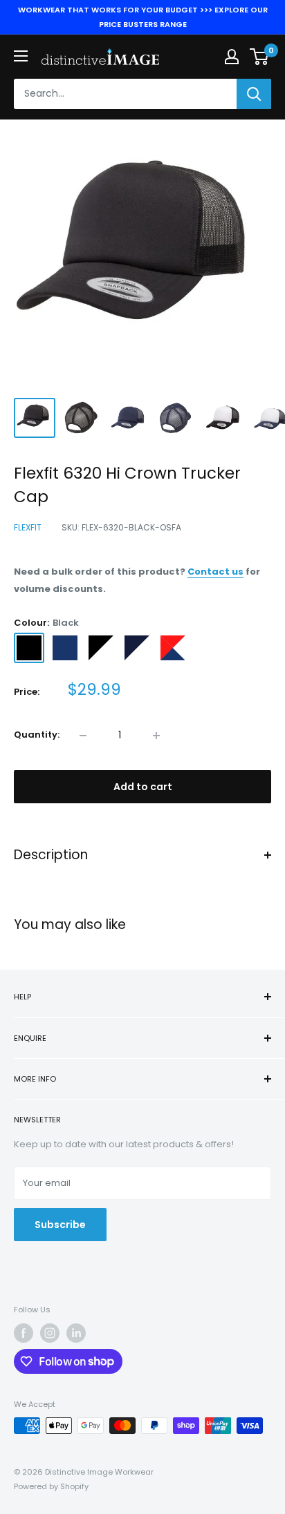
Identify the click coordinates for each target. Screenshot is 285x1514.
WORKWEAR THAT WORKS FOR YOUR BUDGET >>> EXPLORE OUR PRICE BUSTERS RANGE (143, 17)
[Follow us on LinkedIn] (76, 1333)
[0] (259, 56)
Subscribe (60, 1225)
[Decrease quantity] (83, 735)
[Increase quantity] (156, 735)
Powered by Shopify (51, 1486)
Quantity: (36, 734)
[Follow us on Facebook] (23, 1333)
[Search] (254, 94)
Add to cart (142, 787)
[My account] (232, 56)
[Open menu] (21, 55)
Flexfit (28, 527)
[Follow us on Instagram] (49, 1333)
